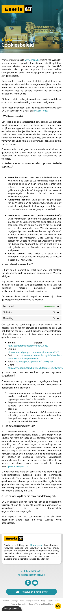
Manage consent (11, 609)
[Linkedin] (28, 583)
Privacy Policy (41, 111)
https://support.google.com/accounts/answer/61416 (33, 352)
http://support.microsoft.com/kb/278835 (28, 346)
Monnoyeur (36, 545)
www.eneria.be (32, 60)
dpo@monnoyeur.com (18, 466)
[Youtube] (35, 583)
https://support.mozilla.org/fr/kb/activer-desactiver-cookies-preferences (34, 357)
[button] (57, 10)
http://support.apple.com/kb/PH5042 (34, 362)
